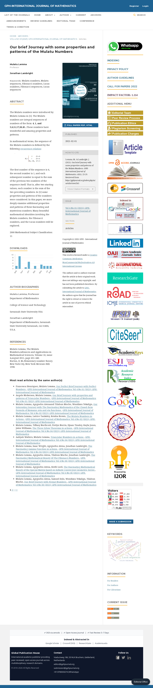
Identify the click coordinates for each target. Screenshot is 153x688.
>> (16, 489)
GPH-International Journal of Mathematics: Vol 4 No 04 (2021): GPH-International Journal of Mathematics (54, 431)
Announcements (16, 21)
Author (64, 15)
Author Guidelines (120, 77)
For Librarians (114, 589)
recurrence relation (30, 148)
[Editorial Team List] (125, 114)
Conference (87, 21)
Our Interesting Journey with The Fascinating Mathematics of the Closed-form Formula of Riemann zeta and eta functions (56, 407)
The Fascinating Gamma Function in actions (54, 447)
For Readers (112, 580)
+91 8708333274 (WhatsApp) (66, 672)
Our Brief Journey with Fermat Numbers (45, 481)
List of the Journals (17, 15)
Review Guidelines (41, 21)
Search (141, 15)
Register (134, 6)
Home (37, 15)
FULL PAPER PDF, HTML (79, 125)
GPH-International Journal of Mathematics (40, 6)
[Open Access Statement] (125, 178)
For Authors (112, 585)
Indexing (113, 60)
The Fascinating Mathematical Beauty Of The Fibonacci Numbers (55, 456)
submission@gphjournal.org (66, 668)
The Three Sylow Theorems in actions (52, 428)
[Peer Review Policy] (125, 119)
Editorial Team (66, 21)
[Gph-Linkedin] (125, 246)
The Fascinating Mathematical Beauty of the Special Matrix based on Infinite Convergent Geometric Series (55, 468)
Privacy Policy (117, 69)
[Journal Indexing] (125, 219)
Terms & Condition (17, 27)
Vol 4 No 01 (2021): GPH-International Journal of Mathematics (43, 39)
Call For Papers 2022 (122, 86)
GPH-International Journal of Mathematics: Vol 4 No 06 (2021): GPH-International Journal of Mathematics (55, 461)
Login (145, 6)
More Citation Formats (78, 189)
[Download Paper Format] (125, 155)
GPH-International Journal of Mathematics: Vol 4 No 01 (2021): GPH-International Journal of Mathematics (56, 400)
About (49, 15)
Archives (96, 15)
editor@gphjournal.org (64, 664)
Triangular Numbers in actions (67, 437)
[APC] (125, 134)
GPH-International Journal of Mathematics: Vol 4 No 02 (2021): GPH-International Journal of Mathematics (55, 412)
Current (81, 15)
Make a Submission (120, 521)
